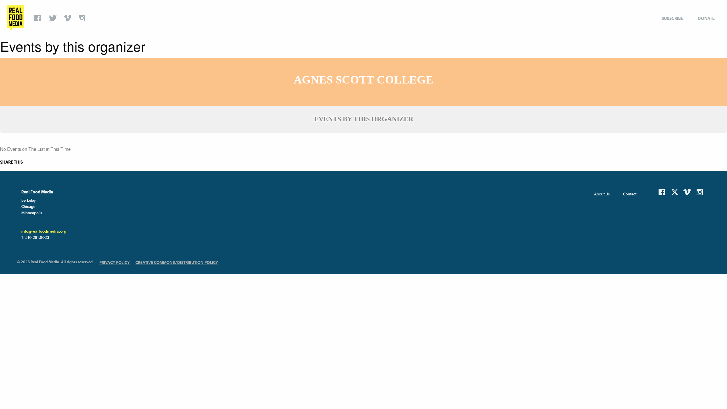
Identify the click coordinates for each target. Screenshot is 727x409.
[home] (15, 18)
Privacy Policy (114, 262)
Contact (629, 194)
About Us (602, 194)
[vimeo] (68, 18)
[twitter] (53, 18)
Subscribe (672, 18)
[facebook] (38, 18)
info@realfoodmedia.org (43, 231)
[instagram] (83, 18)
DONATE (706, 18)
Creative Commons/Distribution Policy (176, 262)
